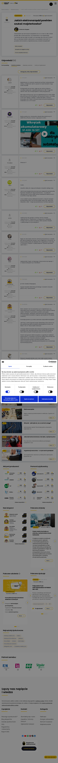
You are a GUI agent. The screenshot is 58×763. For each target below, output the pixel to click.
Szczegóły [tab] (29, 366)
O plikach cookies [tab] (48, 366)
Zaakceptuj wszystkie (47, 399)
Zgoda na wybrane (29, 399)
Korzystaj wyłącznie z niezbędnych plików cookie (10, 398)
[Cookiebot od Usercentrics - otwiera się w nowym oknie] (49, 362)
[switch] (22, 392)
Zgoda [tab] (10, 366)
